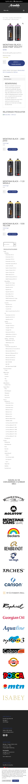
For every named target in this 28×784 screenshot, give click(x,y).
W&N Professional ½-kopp (11, 298)
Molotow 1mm (9, 412)
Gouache (6, 302)
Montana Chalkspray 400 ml (12, 353)
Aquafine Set (8, 289)
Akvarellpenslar (8, 444)
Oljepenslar (7, 463)
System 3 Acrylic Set (10, 272)
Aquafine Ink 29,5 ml (10, 285)
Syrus (7, 461)
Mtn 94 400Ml (9, 362)
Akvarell (6, 374)
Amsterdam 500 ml (10, 259)
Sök (14, 244)
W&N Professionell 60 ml (11, 279)
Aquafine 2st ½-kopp (10, 283)
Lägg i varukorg (16, 63)
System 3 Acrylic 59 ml (10, 270)
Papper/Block (6, 387)
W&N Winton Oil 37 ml (11, 336)
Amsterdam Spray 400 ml (11, 263)
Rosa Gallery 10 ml (9, 294)
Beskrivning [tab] (6, 76)
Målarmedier (6, 372)
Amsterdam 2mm (9, 405)
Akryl (6, 388)
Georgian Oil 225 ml (10, 325)
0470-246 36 (9, 730)
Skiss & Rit (7, 395)
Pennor (5, 399)
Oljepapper (7, 393)
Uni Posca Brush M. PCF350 (12, 423)
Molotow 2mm (9, 414)
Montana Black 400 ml (10, 351)
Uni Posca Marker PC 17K (11, 425)
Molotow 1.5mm (9, 409)
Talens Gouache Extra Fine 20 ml (12, 311)
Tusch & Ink (7, 397)
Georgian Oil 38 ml (10, 327)
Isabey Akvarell (8, 453)
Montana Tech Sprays (10, 359)
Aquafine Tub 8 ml (9, 291)
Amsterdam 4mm (9, 407)
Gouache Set (8, 309)
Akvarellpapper (8, 390)
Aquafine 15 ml (9, 304)
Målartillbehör (6, 383)
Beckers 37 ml (8, 323)
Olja (5, 378)
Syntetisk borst (8, 468)
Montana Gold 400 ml (10, 357)
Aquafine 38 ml (9, 306)
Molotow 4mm (9, 416)
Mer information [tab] (7, 79)
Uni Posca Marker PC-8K (11, 436)
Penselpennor (7, 438)
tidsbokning (11, 747)
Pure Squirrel (8, 459)
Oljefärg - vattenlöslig (9, 338)
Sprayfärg (11, 17)
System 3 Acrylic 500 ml (11, 268)
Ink (5, 313)
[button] (23, 23)
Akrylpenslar (7, 442)
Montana (16, 72)
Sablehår (6, 466)
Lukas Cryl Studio (9, 265)
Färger (7, 17)
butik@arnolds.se (9, 732)
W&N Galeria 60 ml (10, 274)
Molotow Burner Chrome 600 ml (13, 348)
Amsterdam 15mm (9, 403)
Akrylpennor (7, 401)
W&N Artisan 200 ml (10, 340)
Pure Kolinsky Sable (10, 457)
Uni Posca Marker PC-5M (11, 434)
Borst (6, 446)
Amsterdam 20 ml (9, 257)
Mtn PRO (7, 364)
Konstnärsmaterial (7, 368)
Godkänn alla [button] (15, 780)
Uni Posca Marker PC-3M (11, 431)
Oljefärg (6, 321)
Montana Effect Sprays (10, 355)
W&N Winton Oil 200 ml (11, 334)
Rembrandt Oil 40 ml (10, 332)
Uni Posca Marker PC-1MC (11, 427)
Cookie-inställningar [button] (7, 780)
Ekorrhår (6, 449)
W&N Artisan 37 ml (10, 342)
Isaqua (7, 455)
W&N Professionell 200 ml (11, 276)
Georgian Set (8, 330)
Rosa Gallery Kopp (9, 296)
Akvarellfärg (7, 281)
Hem (4, 17)
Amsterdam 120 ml (10, 254)
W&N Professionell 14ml (11, 300)
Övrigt (6, 370)
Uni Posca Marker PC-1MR (11, 429)
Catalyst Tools (7, 384)
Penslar (5, 440)
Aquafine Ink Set (9, 287)
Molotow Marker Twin (10, 418)
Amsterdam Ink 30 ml (10, 261)
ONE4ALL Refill (9, 420)
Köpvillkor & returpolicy (8, 765)
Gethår (6, 451)
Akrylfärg (6, 253)
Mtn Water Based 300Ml (11, 366)
